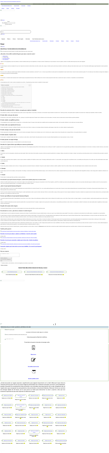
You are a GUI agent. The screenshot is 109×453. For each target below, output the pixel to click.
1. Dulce (3, 96)
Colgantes (29, 5)
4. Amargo (3, 100)
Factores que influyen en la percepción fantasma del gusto (11, 104)
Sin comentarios (5, 59)
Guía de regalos (16, 5)
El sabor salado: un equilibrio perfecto (8, 89)
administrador (5, 56)
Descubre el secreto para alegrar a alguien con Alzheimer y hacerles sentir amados (18, 233)
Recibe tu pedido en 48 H (33, 378)
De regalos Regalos (6, 58)
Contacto (12, 8)
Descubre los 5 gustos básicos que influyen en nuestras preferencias (12, 95)
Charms (7, 8)
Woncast (2, 44)
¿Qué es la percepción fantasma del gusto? (8, 103)
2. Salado (3, 97)
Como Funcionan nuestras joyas (38, 38)
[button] (8, 21)
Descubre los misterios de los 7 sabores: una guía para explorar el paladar (13, 86)
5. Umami (3, 101)
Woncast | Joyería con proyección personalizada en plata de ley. (10, 1)
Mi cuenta (17, 8)
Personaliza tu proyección (33, 366)
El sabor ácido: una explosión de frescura (8, 90)
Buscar (3, 22)
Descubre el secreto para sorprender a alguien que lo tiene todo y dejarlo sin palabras (19, 240)
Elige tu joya (33, 354)
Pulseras (3, 8)
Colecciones (23, 5)
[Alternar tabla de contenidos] (29, 85)
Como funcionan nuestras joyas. (7, 5)
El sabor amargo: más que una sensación (8, 91)
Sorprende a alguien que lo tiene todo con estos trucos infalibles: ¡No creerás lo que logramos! (21, 246)
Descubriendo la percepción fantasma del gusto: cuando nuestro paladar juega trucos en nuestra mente (17, 102)
